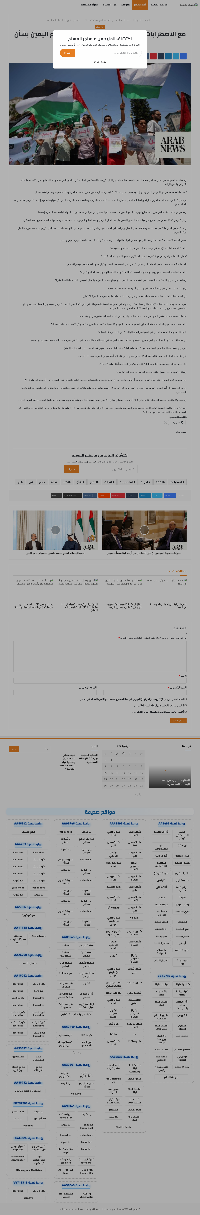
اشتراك (67, 52)
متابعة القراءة (100, 61)
